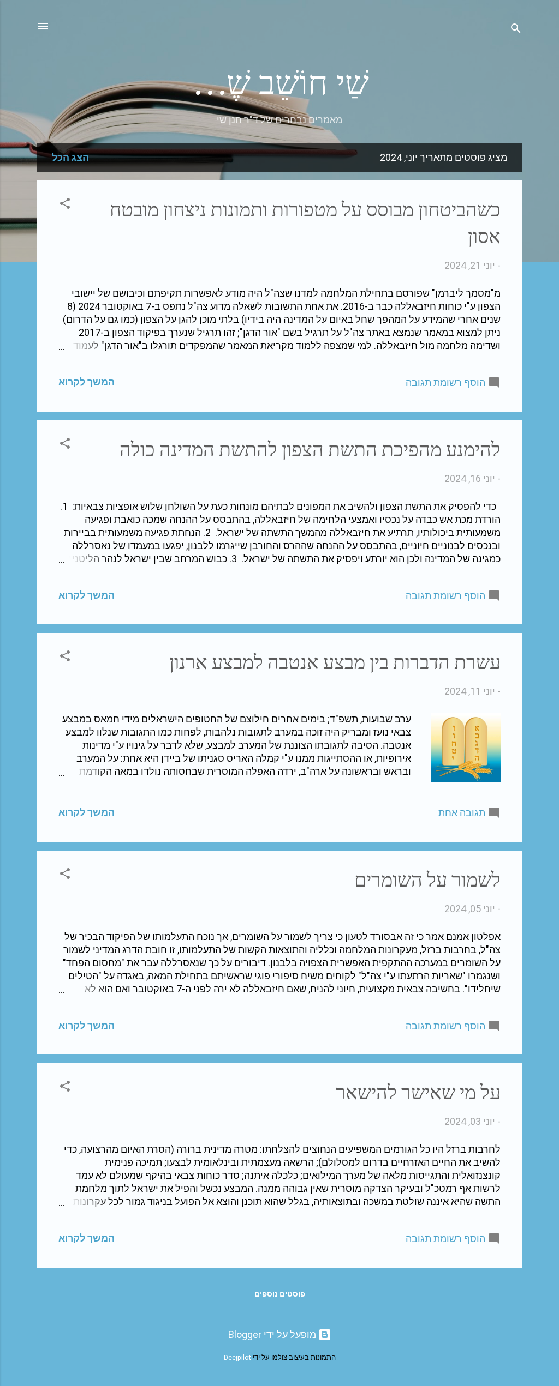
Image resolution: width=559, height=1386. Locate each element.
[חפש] (515, 29)
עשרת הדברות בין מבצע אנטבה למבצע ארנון (335, 662)
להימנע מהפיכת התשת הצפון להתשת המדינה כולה (310, 450)
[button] (65, 205)
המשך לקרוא (86, 382)
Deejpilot (237, 1357)
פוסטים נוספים (279, 1293)
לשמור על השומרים (427, 880)
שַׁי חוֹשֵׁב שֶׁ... (280, 83)
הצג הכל (70, 157)
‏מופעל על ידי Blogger (273, 1334)
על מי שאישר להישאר (418, 1093)
